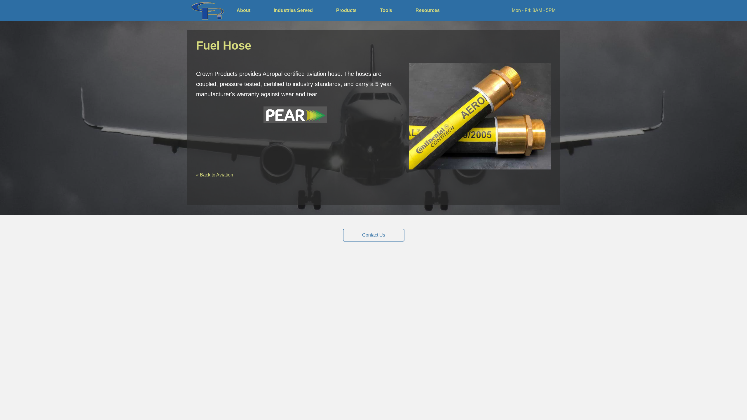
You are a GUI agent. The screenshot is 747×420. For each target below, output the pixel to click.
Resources (428, 10)
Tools (386, 10)
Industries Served (293, 10)
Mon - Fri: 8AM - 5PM (534, 10)
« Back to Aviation (214, 174)
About (243, 10)
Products (346, 10)
